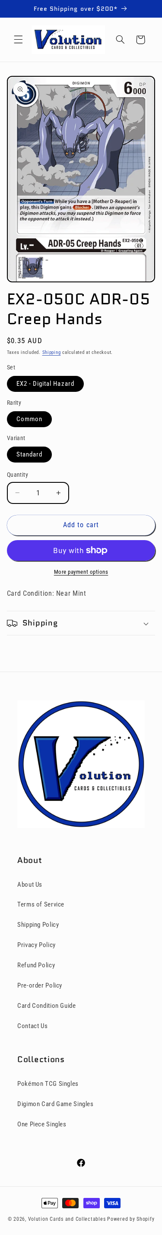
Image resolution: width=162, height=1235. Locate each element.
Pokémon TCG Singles (48, 1084)
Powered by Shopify (130, 1219)
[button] (18, 40)
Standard (29, 454)
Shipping (51, 352)
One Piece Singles (42, 1124)
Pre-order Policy (39, 985)
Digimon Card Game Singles (55, 1104)
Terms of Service (40, 904)
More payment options (81, 572)
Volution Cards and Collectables (67, 1219)
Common (29, 419)
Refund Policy (36, 965)
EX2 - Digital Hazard (45, 384)
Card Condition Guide (46, 1006)
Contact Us (32, 1026)
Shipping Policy (38, 925)
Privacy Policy (36, 945)
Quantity (17, 474)
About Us (29, 884)
